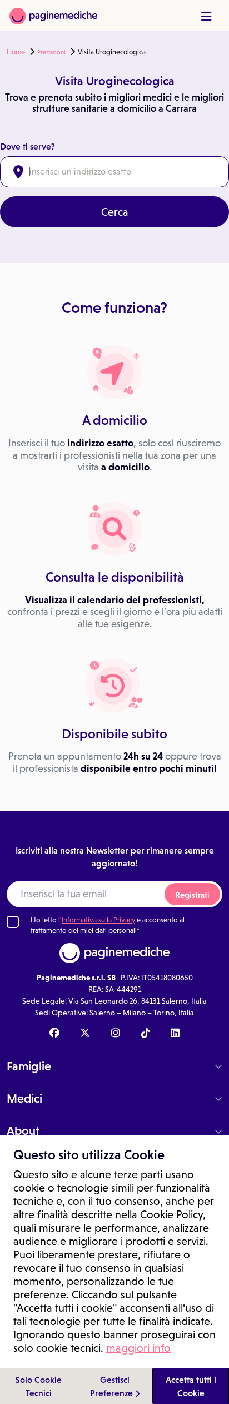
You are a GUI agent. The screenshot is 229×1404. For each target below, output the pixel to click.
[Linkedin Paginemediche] (175, 1034)
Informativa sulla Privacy (98, 920)
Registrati (192, 895)
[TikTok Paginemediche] (145, 1034)
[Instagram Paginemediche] (115, 1034)
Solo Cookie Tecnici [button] (39, 1386)
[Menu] (206, 16)
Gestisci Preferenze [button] (112, 1386)
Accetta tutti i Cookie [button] (191, 1386)
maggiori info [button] (138, 1348)
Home (16, 52)
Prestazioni (51, 52)
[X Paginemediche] (85, 1034)
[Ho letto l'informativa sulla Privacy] (13, 922)
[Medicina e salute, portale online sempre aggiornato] (53, 15)
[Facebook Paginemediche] (54, 1034)
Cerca (114, 212)
